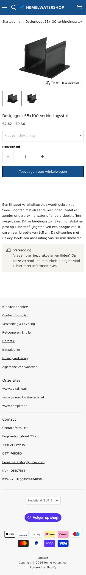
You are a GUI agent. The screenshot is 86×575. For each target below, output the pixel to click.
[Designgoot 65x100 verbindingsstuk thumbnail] (12, 98)
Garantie (8, 341)
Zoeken (43, 557)
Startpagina (11, 21)
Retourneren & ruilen (17, 332)
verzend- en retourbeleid (41, 261)
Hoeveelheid (11, 146)
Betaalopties (11, 349)
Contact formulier (15, 315)
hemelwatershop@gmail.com (23, 462)
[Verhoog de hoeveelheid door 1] (42, 156)
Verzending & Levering (18, 324)
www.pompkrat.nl (15, 406)
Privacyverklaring (15, 358)
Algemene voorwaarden (19, 367)
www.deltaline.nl (14, 388)
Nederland (41, 500)
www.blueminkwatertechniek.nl (25, 397)
